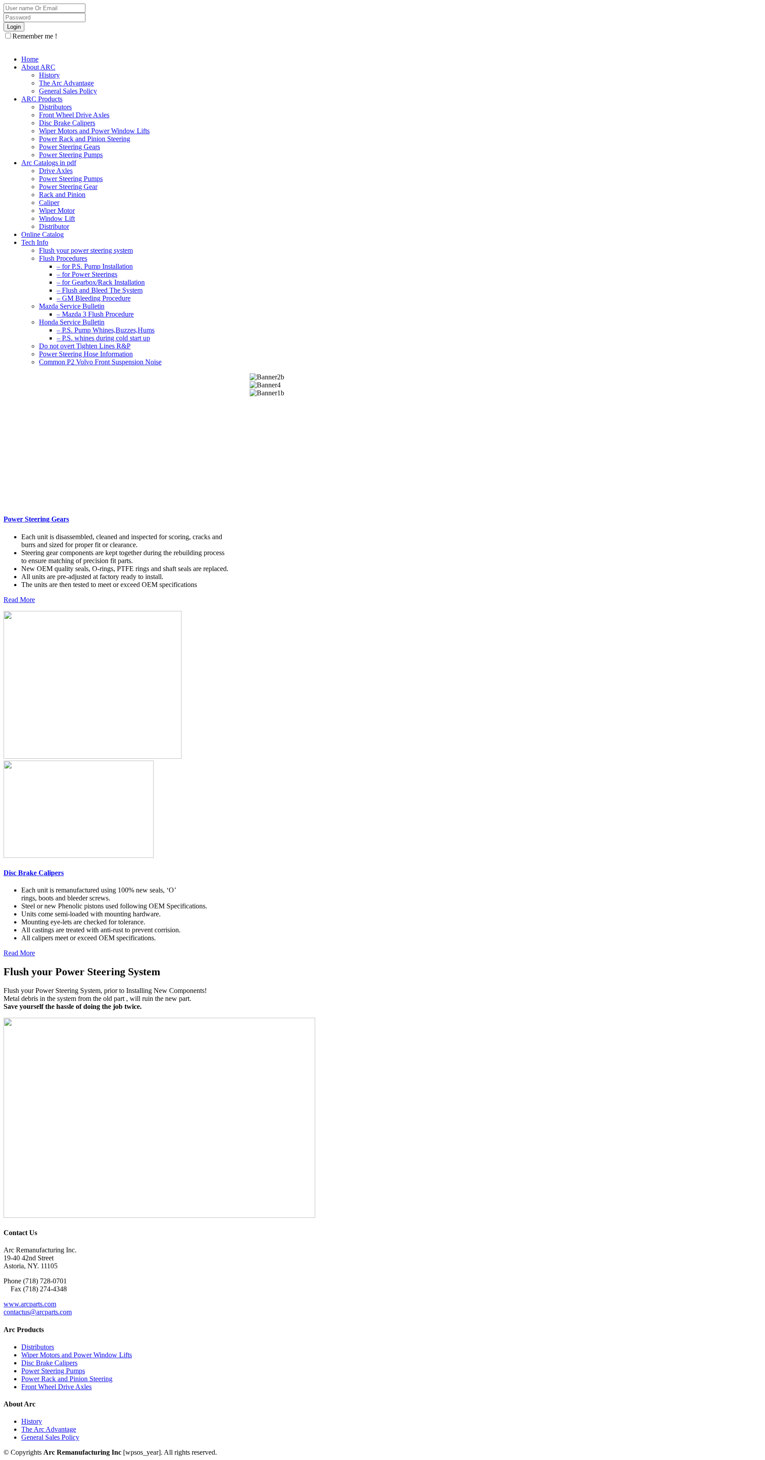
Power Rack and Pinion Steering (66, 1379)
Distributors (37, 1347)
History (31, 1421)
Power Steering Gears (36, 519)
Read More (19, 599)
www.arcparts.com (30, 1304)
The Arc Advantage (48, 1429)
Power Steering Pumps (53, 1371)
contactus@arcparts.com (38, 1312)
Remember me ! (34, 36)
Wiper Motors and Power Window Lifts (76, 1355)
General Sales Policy (50, 1437)
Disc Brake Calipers (34, 873)
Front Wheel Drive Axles (56, 1386)
